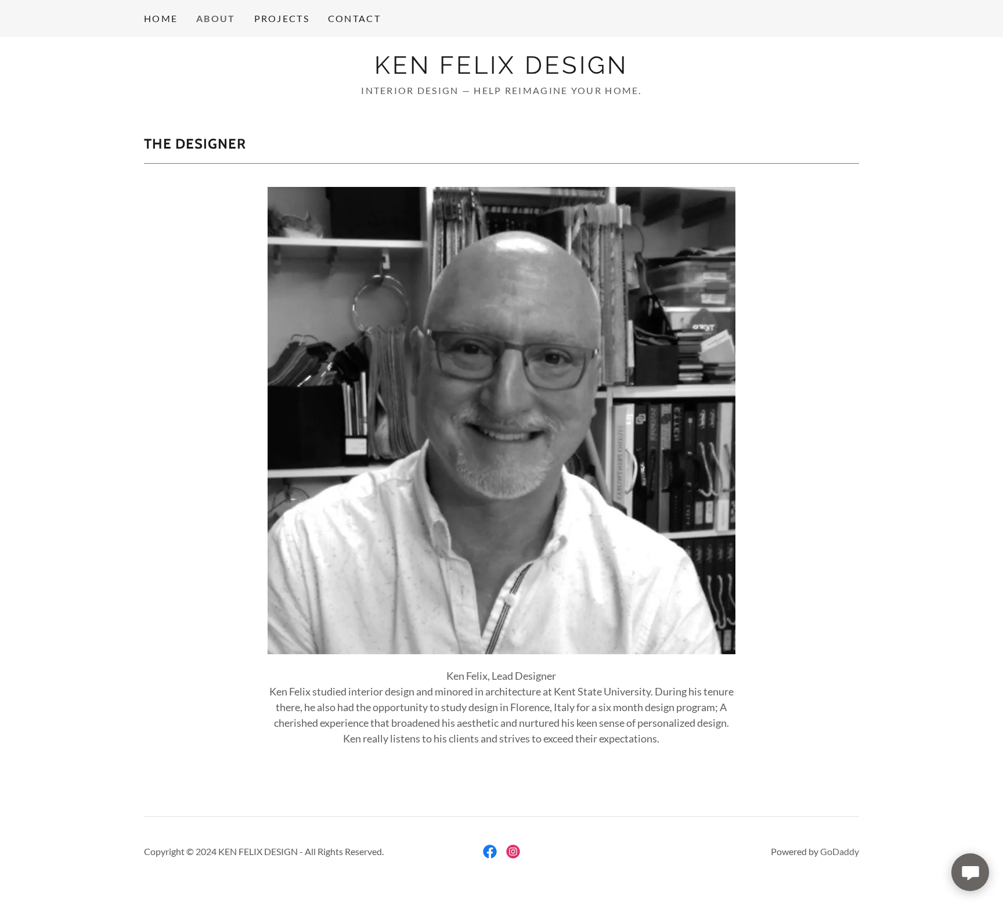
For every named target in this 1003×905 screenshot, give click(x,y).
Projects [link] (281, 18)
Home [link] (161, 18)
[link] (501, 69)
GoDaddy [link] (839, 851)
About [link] (215, 18)
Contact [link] (354, 18)
